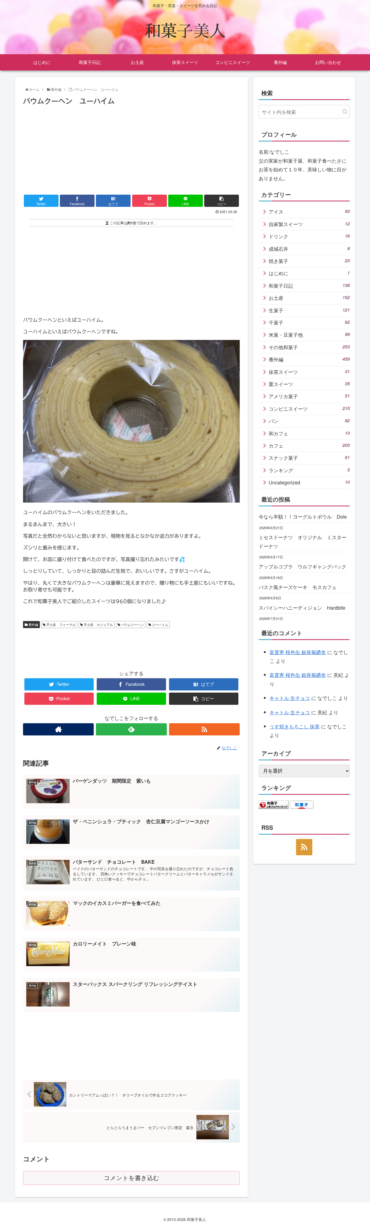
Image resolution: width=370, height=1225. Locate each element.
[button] (345, 111)
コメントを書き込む (131, 1178)
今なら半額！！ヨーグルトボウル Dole (303, 516)
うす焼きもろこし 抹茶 (295, 726)
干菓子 (309, 322)
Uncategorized (309, 482)
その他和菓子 (309, 347)
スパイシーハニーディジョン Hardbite (302, 607)
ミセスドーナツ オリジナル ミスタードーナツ (302, 541)
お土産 (309, 297)
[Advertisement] (131, 148)
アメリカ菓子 (309, 396)
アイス (309, 211)
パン (309, 420)
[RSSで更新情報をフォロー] (204, 729)
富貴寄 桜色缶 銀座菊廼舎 (298, 651)
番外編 (33, 624)
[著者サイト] (58, 729)
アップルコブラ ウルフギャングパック (302, 566)
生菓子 (309, 310)
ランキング (309, 470)
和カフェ (309, 433)
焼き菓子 (309, 260)
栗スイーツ (309, 383)
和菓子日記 (309, 285)
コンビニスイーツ (309, 408)
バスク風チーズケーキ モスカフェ (298, 586)
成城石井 (309, 248)
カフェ (309, 445)
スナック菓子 (309, 457)
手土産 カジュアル (98, 624)
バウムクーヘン (132, 624)
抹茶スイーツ (309, 371)
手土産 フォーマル (61, 624)
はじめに (309, 272)
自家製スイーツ (309, 223)
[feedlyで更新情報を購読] (131, 729)
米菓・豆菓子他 (309, 334)
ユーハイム (159, 624)
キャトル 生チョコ (290, 697)
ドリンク (309, 236)
